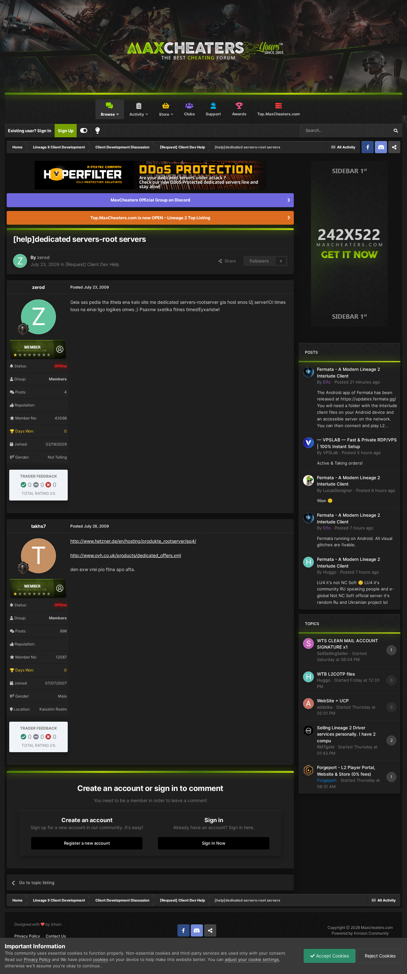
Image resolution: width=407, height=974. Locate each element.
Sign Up (65, 130)
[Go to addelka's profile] (308, 703)
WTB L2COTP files (336, 674)
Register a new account (87, 843)
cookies (100, 959)
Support (213, 114)
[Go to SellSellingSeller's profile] (308, 643)
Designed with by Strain (37, 924)
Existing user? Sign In (29, 130)
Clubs (189, 114)
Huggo (329, 572)
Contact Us (56, 936)
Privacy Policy (27, 936)
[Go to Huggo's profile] (308, 562)
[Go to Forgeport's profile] (308, 770)
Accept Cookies (332, 955)
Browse (108, 114)
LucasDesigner (337, 490)
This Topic (371, 130)
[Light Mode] (97, 130)
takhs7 (38, 526)
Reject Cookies (379, 955)
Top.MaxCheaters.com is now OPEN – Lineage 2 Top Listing (150, 217)
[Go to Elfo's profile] (308, 372)
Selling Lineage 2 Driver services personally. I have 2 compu (346, 734)
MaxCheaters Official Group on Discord (150, 199)
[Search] (395, 130)
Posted (357, 382)
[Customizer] (84, 130)
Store (164, 114)
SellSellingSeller (332, 653)
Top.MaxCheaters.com (278, 114)
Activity (136, 114)
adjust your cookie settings (252, 959)
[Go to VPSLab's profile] (308, 442)
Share (229, 260)
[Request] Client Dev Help (92, 264)
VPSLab (330, 452)
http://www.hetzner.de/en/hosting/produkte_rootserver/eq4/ (133, 541)
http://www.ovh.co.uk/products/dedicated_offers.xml (125, 555)
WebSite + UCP (333, 700)
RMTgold (325, 746)
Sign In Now (213, 843)
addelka (324, 707)
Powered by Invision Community (360, 933)
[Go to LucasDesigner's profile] (308, 480)
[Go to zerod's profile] (20, 261)
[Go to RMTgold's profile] (308, 730)
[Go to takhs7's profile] (38, 555)
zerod (43, 257)
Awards (239, 114)
